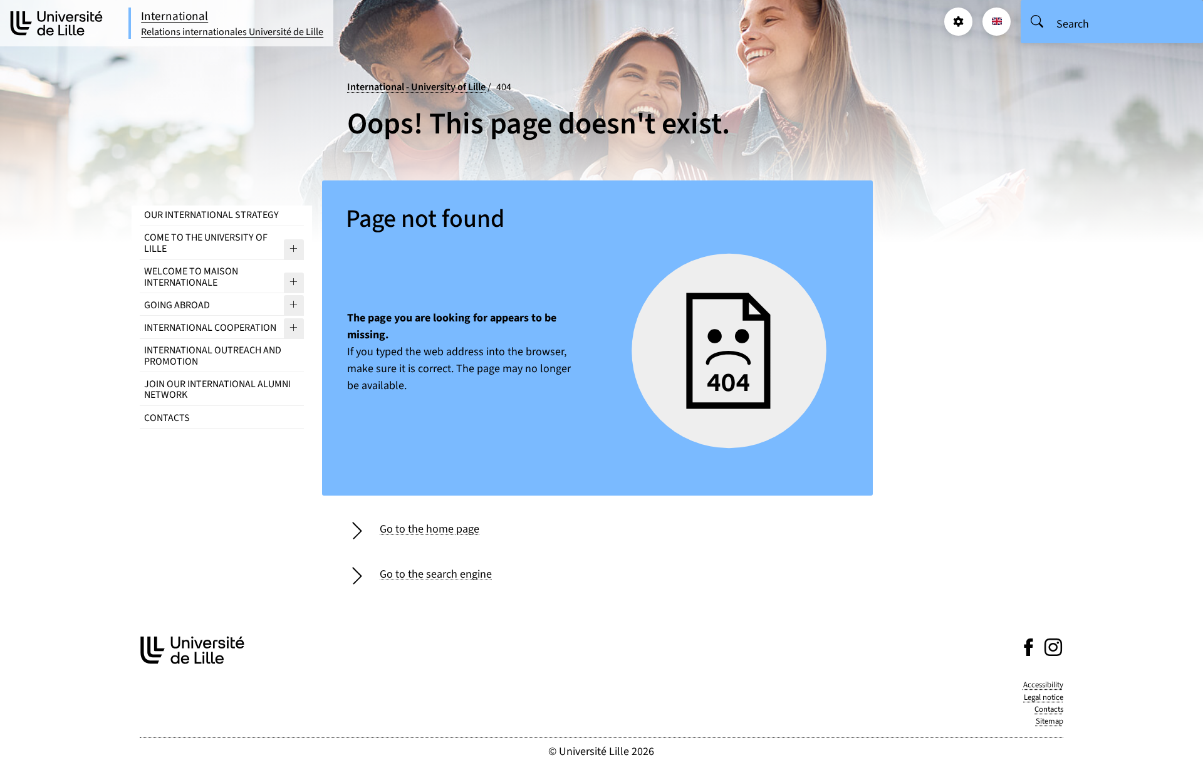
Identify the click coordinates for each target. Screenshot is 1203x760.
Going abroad (177, 305)
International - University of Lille (416, 87)
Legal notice (1043, 697)
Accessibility (1043, 684)
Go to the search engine (436, 574)
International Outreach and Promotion (212, 355)
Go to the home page (429, 529)
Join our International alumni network (217, 389)
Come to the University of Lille (206, 243)
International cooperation (210, 328)
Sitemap (1049, 721)
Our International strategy (211, 215)
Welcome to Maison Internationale (191, 276)
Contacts (167, 418)
